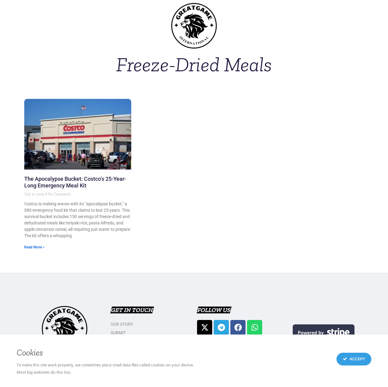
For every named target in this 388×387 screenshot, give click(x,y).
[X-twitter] (204, 327)
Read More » (34, 247)
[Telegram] (221, 327)
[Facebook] (238, 327)
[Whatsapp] (254, 327)
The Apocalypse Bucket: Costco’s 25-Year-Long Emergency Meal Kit (75, 182)
